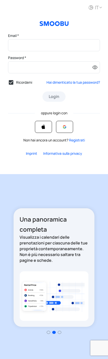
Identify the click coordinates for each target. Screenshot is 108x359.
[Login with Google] (64, 127)
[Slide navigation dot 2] (59, 332)
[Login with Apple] (43, 127)
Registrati (77, 140)
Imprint (31, 153)
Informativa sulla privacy (62, 153)
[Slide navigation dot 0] (48, 332)
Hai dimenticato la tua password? (73, 82)
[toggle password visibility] (95, 67)
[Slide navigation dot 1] (54, 332)
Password (17, 57)
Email (13, 35)
